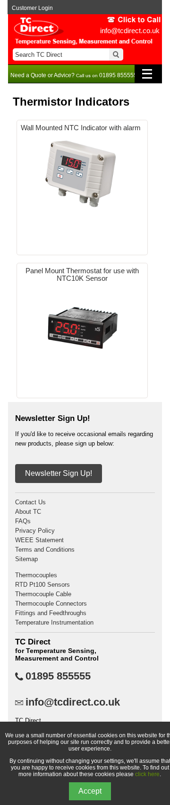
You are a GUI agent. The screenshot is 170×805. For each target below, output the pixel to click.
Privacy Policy (35, 530)
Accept (90, 791)
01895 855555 (58, 676)
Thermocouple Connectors (51, 603)
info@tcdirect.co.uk (130, 31)
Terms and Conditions (45, 549)
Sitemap (26, 559)
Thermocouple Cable (43, 594)
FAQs (23, 521)
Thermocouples (36, 575)
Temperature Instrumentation (54, 622)
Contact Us (30, 502)
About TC (28, 511)
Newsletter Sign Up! (58, 473)
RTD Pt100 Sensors (42, 584)
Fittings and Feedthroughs (50, 613)
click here (147, 774)
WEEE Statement (39, 540)
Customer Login (32, 8)
